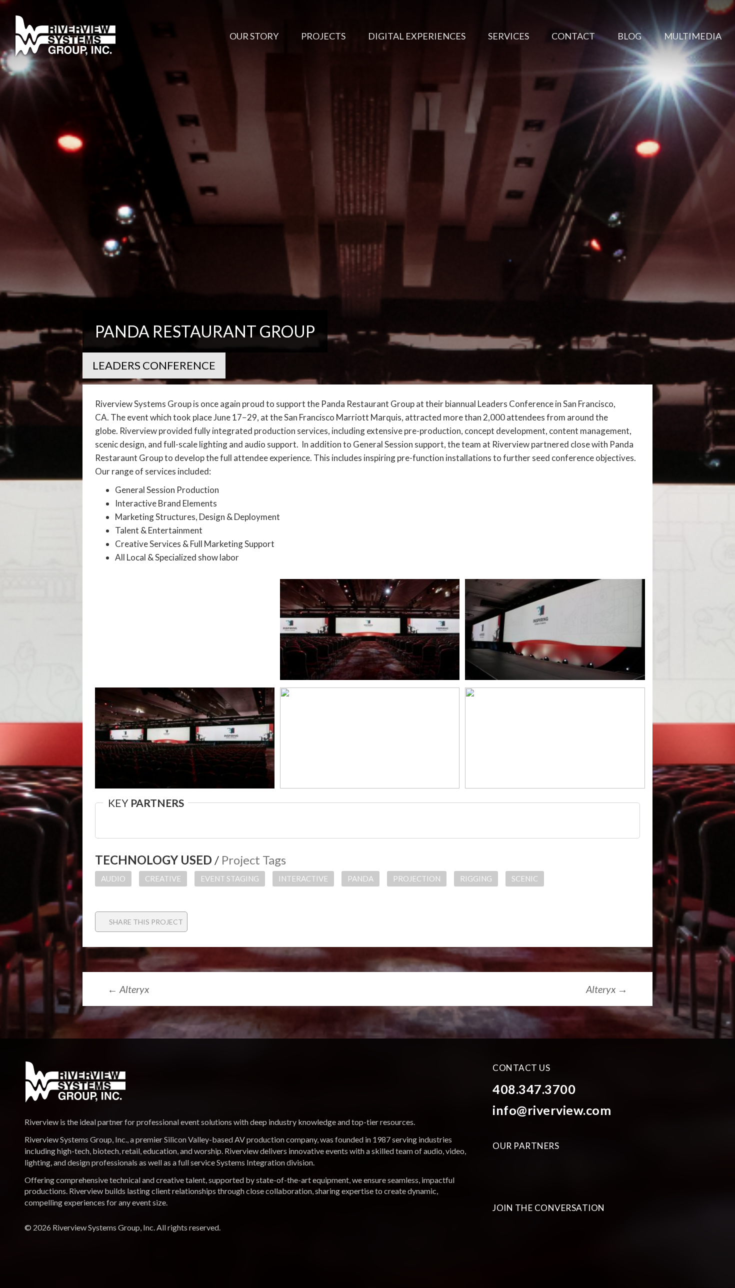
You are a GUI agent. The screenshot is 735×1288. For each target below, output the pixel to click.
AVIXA (505, 1168)
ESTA (541, 1168)
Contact (573, 36)
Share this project (145, 922)
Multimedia (693, 36)
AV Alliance (598, 1168)
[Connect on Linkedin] (543, 1233)
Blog (630, 36)
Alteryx (128, 989)
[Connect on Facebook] (501, 1233)
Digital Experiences (417, 36)
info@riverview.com (551, 1110)
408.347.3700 (534, 1089)
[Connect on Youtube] (523, 1233)
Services (508, 36)
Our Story (254, 36)
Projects (323, 36)
